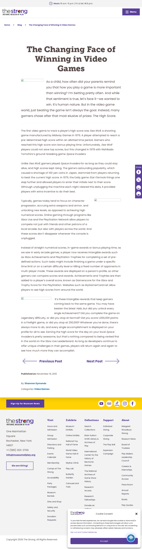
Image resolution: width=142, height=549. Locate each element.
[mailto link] (138, 193)
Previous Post (50, 361)
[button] (136, 513)
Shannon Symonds (35, 383)
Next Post (95, 361)
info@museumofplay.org (20, 454)
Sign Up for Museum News (25, 403)
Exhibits (71, 420)
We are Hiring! (20, 465)
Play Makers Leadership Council (127, 457)
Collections (91, 420)
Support (108, 420)
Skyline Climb (72, 462)
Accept (104, 541)
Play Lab (70, 468)
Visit (50, 420)
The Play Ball (109, 444)
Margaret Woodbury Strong (127, 430)
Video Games (42, 389)
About (125, 420)
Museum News (129, 438)
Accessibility (53, 477)
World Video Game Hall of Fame (72, 454)
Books (124, 499)
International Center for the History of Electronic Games (91, 458)
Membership (53, 462)
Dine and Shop (54, 501)
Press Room (127, 484)
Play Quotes (127, 505)
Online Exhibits (72, 435)
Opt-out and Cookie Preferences (83, 532)
